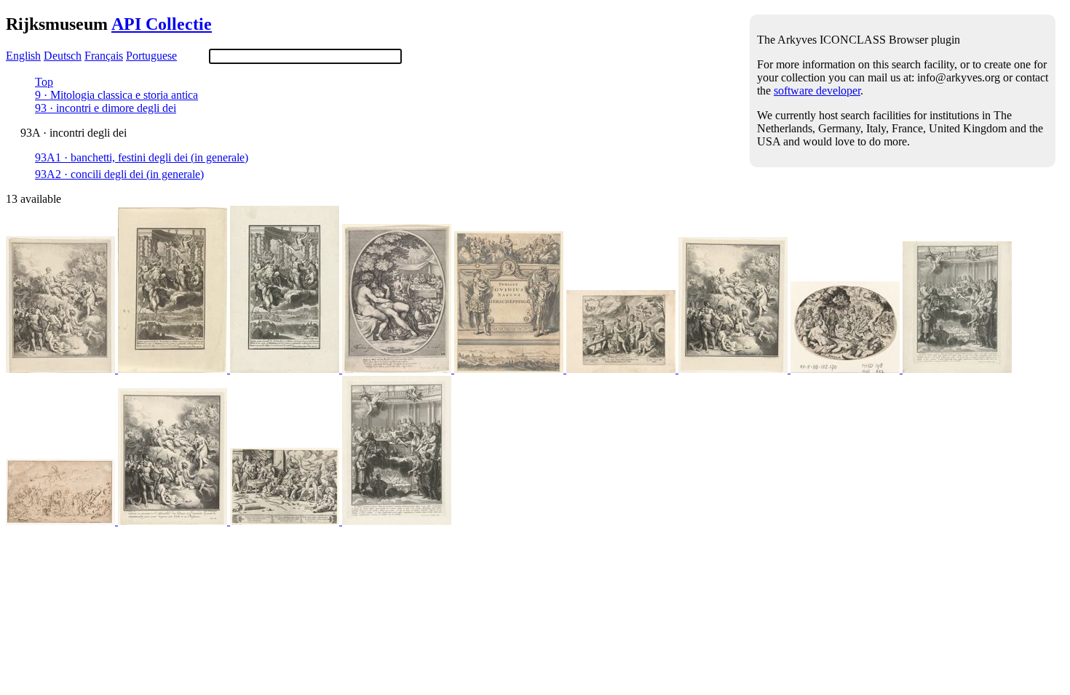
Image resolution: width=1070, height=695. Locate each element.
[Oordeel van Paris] (622, 369)
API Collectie (161, 24)
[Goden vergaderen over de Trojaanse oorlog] (174, 369)
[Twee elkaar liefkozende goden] (398, 369)
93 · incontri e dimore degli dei (105, 108)
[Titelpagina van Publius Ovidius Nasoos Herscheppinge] (510, 369)
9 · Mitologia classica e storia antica (116, 95)
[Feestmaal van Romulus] (957, 369)
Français (103, 55)
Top (44, 82)
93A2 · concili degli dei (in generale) (119, 174)
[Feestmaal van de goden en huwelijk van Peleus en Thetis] (846, 369)
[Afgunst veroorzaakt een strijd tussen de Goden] (286, 521)
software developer (817, 90)
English (23, 55)
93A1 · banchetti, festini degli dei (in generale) (141, 157)
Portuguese (151, 55)
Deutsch (63, 55)
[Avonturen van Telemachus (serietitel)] (62, 369)
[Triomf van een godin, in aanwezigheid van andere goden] (62, 521)
